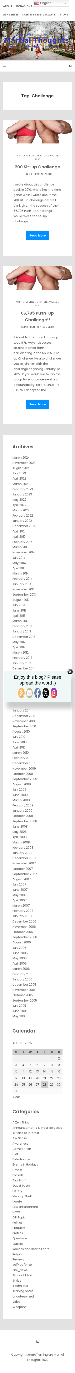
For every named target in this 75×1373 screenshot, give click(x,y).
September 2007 (24, 874)
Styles (16, 1280)
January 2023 (22, 494)
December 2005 (24, 985)
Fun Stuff (19, 1180)
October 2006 (22, 932)
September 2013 (24, 594)
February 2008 (22, 848)
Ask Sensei (10, 14)
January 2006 (22, 979)
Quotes (17, 1244)
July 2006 (19, 948)
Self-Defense (22, 1265)
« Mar (16, 1097)
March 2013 (20, 621)
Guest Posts (21, 1186)
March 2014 (20, 573)
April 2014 (19, 568)
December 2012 (23, 637)
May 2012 (18, 642)
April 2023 (19, 478)
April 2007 (19, 900)
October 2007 (22, 869)
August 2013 (21, 600)
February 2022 (22, 515)
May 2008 (19, 832)
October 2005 (22, 995)
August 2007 (21, 879)
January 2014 (21, 584)
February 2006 (22, 974)
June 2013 (19, 610)
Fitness (28, 174)
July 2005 (19, 1006)
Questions (19, 1238)
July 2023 (19, 473)
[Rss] (37, 1342)
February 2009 (22, 805)
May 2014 (19, 563)
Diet (15, 1154)
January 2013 (21, 631)
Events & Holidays (25, 1164)
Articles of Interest (25, 1133)
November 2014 (23, 552)
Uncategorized (23, 1296)
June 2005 (20, 1011)
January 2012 (21, 663)
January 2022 (22, 521)
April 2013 (18, 616)
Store (63, 14)
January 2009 (22, 811)
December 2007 (24, 858)
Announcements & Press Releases (37, 1128)
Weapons (19, 1307)
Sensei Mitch (36, 155)
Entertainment (23, 1159)
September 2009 (24, 779)
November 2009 (24, 768)
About (7, 6)
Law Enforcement (25, 1207)
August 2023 (21, 468)
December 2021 (23, 526)
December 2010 (23, 716)
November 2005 (24, 990)
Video (51, 327)
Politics (17, 1223)
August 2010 (21, 731)
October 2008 (22, 816)
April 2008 (19, 837)
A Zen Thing (21, 1122)
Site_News (19, 1270)
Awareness (20, 1143)
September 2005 (24, 1000)
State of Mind (22, 1275)
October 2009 (22, 774)
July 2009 (19, 789)
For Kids (17, 1175)
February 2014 (22, 579)
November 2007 (24, 863)
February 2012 (22, 658)
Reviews (18, 1259)
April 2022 (19, 505)
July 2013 (18, 605)
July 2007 (19, 884)
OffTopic (19, 1217)
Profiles (17, 1233)
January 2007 (22, 916)
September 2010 (24, 726)
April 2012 (18, 647)
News (16, 1212)
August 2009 (21, 784)
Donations (24, 6)
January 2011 (21, 710)
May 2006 (19, 958)
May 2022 (19, 500)
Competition (28, 327)
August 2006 (21, 942)
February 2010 (22, 758)
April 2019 (19, 537)
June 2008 (20, 826)
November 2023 (23, 463)
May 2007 (19, 895)
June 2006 (20, 953)
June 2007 (20, 890)
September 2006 (24, 937)
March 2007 (21, 905)
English (45, 3)
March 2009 (21, 800)
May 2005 (19, 1016)
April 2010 (19, 747)
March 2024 (21, 458)
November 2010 (23, 721)
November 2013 (23, 589)
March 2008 (21, 842)
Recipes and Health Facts (30, 1249)
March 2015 (20, 547)
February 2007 (22, 911)
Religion (18, 1254)
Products (18, 1228)
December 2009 (24, 763)
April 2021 (18, 531)
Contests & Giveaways (38, 14)
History (17, 1191)
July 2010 (18, 737)
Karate (17, 1201)
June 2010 (19, 742)
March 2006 (21, 969)
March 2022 (20, 510)
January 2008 (22, 853)
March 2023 (20, 484)
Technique (20, 1286)
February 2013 (22, 626)
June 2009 (20, 795)
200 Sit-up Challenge (37, 167)
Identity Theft (22, 1196)
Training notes (43, 174)
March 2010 (20, 753)
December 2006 (24, 921)
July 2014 (18, 558)
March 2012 (20, 652)
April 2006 (19, 963)
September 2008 (24, 821)
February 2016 (22, 542)
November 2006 (24, 927)
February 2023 (22, 489)
